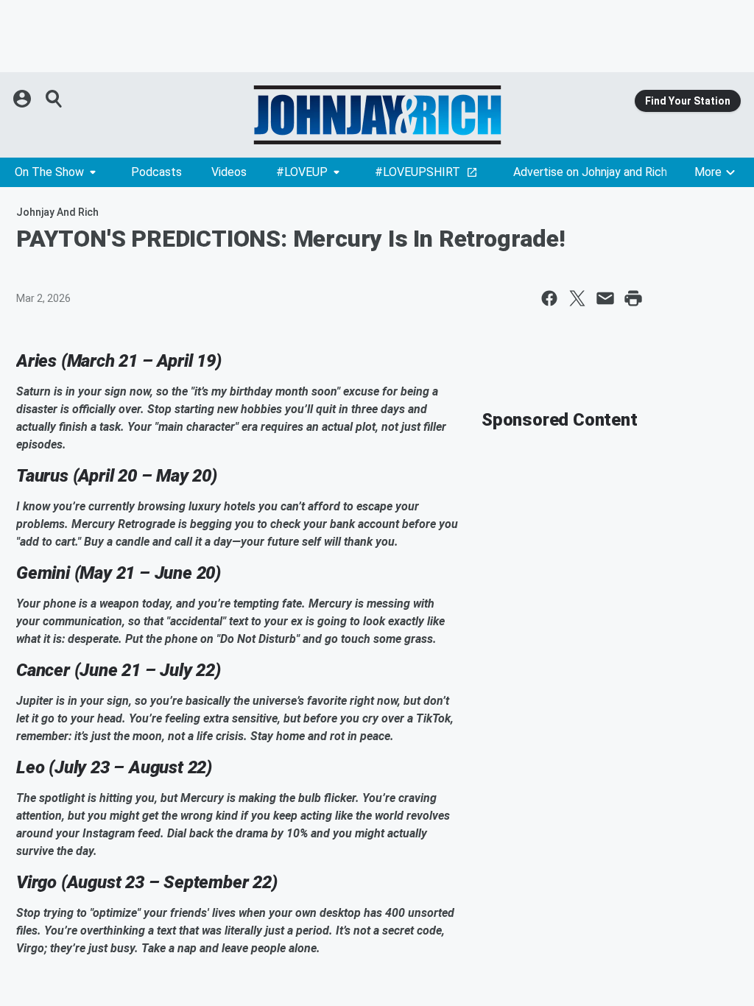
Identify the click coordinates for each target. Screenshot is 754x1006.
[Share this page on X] (577, 298)
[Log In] (23, 99)
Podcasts (156, 172)
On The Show (49, 172)
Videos (229, 172)
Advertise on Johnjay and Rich (590, 172)
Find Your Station (687, 101)
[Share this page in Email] (605, 298)
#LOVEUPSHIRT (417, 172)
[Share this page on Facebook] (549, 298)
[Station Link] (377, 114)
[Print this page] (633, 298)
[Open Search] (54, 99)
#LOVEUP (302, 172)
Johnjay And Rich (57, 212)
